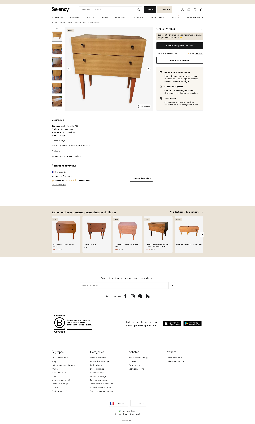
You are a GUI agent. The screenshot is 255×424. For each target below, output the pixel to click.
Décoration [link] (138, 17)
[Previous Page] (69, 69)
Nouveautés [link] (57, 17)
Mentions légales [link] (61, 380)
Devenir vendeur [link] (174, 357)
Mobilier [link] (90, 17)
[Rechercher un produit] (139, 9)
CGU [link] (55, 376)
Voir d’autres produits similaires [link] (185, 212)
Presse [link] (55, 369)
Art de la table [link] (157, 17)
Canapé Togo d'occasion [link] (100, 387)
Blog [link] (54, 361)
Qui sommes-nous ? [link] (60, 357)
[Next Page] (148, 69)
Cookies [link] (57, 387)
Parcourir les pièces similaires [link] (179, 45)
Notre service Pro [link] (136, 369)
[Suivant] (57, 110)
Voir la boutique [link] (59, 184)
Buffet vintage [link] (96, 365)
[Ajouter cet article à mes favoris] (201, 29)
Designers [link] (74, 17)
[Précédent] (57, 28)
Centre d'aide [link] (59, 391)
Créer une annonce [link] (175, 361)
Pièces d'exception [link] (195, 17)
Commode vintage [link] (98, 376)
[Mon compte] (182, 9)
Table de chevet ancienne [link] (101, 383)
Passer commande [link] (138, 357)
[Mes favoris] (195, 9)
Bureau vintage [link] (97, 369)
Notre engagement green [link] (63, 365)
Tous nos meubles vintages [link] (102, 391)
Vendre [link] (150, 9)
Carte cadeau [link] (136, 365)
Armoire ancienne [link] (98, 357)
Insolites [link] (175, 17)
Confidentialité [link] (60, 383)
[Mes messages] (188, 9)
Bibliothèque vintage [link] (99, 361)
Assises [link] (105, 17)
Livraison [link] (134, 361)
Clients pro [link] (165, 9)
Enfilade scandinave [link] (99, 380)
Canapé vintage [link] (97, 372)
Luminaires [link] (120, 17)
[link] (61, 9)
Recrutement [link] (59, 372)
